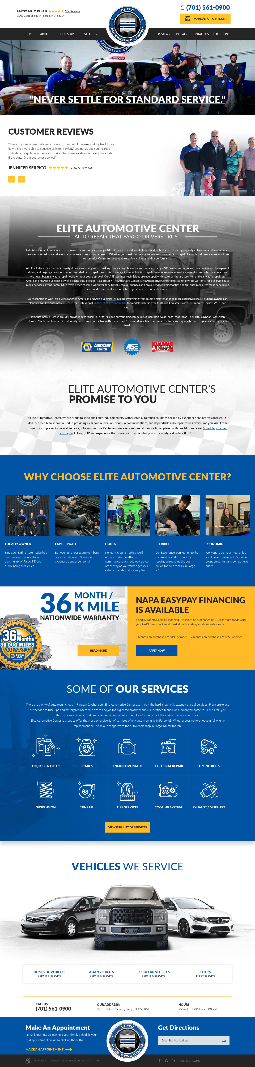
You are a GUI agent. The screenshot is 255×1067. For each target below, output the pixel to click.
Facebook (159, 1060)
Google (166, 1060)
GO (224, 1041)
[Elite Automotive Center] (127, 24)
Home (30, 34)
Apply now (157, 650)
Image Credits (39, 1060)
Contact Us (200, 34)
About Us (47, 34)
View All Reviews (69, 163)
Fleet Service (205, 974)
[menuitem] (30, 34)
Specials (181, 34)
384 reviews (72, 11)
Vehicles (90, 34)
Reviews (164, 34)
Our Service (69, 34)
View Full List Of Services (127, 827)
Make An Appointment (210, 19)
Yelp (173, 1060)
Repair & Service (49, 974)
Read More (98, 650)
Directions (221, 34)
